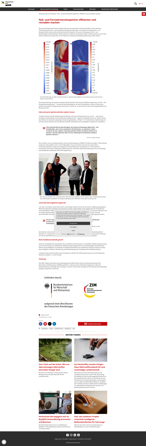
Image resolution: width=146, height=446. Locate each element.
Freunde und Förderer (84, 439)
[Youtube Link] (78, 435)
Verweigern (73, 227)
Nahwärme (68, 328)
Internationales (78, 9)
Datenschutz (72, 439)
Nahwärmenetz (59, 328)
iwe (74, 328)
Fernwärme (45, 328)
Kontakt (65, 439)
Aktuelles (92, 9)
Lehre (65, 9)
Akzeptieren (73, 223)
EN (142, 4)
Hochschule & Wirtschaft (110, 9)
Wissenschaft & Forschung (49, 9)
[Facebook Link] (67, 435)
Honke (51, 328)
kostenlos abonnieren (94, 324)
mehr (73, 230)
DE (140, 4)
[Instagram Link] (71, 435)
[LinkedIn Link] (75, 435)
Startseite (31, 9)
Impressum (58, 439)
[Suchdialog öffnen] (135, 3)
